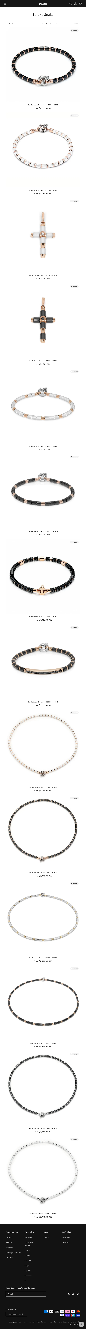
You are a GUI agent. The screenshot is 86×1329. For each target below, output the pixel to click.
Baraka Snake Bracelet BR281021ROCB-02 (43, 446)
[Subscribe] (43, 1294)
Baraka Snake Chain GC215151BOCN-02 (43, 1128)
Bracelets (28, 1237)
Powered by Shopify (29, 1322)
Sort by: (45, 23)
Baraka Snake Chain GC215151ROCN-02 (43, 872)
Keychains (28, 1271)
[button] (4, 3)
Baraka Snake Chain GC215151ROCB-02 (43, 787)
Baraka (46, 1237)
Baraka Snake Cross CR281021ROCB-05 (43, 275)
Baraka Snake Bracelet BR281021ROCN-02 (43, 531)
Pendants (28, 1260)
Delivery (9, 1242)
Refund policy (41, 1322)
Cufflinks (28, 1255)
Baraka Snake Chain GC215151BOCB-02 (43, 1214)
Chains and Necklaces (29, 1243)
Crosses (27, 1250)
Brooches (28, 1276)
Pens (26, 1281)
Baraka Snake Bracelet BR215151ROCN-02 (43, 105)
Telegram (66, 1242)
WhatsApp (66, 1237)
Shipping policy (76, 1322)
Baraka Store (18, 1322)
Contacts (9, 1237)
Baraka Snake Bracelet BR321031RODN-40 (43, 702)
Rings (27, 1265)
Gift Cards (9, 1258)
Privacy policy (52, 1322)
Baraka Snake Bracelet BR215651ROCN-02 (43, 617)
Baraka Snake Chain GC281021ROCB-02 (43, 958)
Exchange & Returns (13, 1252)
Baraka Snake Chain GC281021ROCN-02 (43, 1043)
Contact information (74, 1324)
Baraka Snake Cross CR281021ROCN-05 (43, 361)
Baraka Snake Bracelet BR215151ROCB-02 (43, 190)
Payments (9, 1247)
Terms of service (64, 1322)
